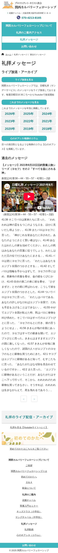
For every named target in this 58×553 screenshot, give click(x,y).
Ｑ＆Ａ (29, 482)
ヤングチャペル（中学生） (29, 517)
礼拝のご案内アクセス (29, 32)
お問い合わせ (29, 46)
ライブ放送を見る (24, 79)
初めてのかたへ (29, 476)
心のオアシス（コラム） (29, 535)
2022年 (28, 121)
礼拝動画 (29, 529)
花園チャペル (29, 500)
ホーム (8, 54)
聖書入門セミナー (29, 506)
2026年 (10, 113)
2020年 (10, 128)
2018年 (47, 128)
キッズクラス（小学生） (29, 511)
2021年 (47, 121)
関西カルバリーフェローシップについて (29, 25)
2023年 (10, 121)
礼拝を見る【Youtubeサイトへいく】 (29, 427)
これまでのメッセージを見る (24, 102)
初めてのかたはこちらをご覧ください (29, 449)
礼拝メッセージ (29, 39)
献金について (29, 488)
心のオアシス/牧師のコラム (24, 138)
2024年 (47, 113)
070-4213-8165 (31, 17)
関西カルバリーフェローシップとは (29, 471)
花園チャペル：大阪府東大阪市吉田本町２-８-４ (30, 13)
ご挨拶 (29, 465)
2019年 (28, 128)
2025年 (28, 113)
